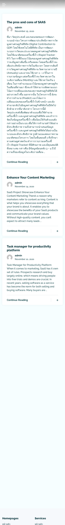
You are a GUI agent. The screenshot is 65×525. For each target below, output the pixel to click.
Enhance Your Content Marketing (31, 177)
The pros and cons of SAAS (26, 22)
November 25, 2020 (24, 31)
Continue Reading (17, 162)
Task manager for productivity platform (29, 248)
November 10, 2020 (24, 259)
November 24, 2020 (24, 186)
